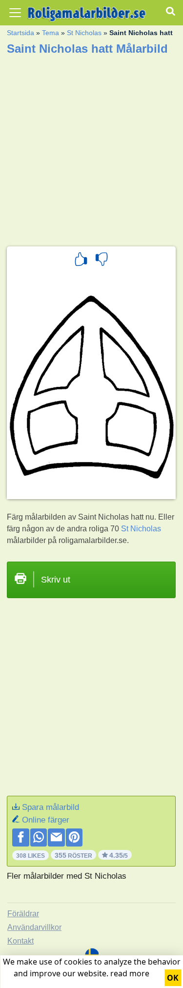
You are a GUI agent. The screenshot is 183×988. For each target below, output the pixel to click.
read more (129, 973)
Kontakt (20, 941)
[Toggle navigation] (15, 12)
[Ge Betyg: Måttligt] (101, 260)
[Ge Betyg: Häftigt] (81, 260)
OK (173, 977)
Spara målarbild (50, 807)
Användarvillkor (34, 927)
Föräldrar (23, 913)
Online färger (45, 820)
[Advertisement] (91, 147)
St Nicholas (84, 33)
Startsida (20, 33)
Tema (50, 33)
